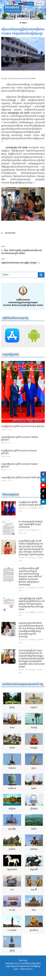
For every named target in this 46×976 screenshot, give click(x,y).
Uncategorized (10, 233)
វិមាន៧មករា (12, 7)
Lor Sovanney (31, 78)
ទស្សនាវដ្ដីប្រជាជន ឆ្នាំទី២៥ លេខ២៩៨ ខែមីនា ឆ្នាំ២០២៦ (23, 477)
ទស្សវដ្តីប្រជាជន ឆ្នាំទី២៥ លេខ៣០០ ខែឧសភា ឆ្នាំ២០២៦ (19, 452)
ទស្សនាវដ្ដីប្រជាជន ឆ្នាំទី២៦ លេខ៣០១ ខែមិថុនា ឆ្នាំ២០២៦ (19, 438)
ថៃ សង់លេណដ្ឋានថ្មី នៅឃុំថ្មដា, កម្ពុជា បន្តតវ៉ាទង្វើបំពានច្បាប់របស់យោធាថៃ (31, 524)
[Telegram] (43, 480)
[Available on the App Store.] (12, 336)
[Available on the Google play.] (34, 336)
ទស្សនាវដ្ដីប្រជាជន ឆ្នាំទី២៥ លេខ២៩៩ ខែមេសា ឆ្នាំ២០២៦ (19, 465)
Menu (24, 22)
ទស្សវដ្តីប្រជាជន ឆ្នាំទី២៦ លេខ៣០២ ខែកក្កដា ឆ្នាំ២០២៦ (22, 426)
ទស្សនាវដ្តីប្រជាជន (10, 355)
